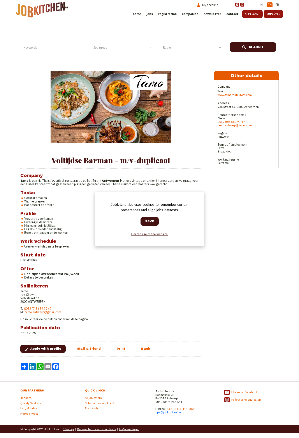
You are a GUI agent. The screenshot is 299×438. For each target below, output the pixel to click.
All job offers (93, 398)
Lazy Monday (28, 408)
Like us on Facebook (244, 392)
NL (262, 5)
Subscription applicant (99, 403)
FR (277, 5)
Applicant (252, 14)
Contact (232, 14)
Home (137, 14)
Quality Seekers (30, 403)
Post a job (91, 408)
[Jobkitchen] (42, 9)
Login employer (129, 429)
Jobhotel (26, 398)
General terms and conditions (96, 429)
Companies (190, 14)
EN (270, 5)
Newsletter (212, 14)
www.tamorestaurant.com (235, 95)
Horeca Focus (29, 413)
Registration (167, 14)
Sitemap (68, 429)
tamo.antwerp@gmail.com (43, 312)
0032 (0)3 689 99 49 (37, 309)
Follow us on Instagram (246, 400)
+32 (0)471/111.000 (180, 409)
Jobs (149, 14)
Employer (273, 14)
